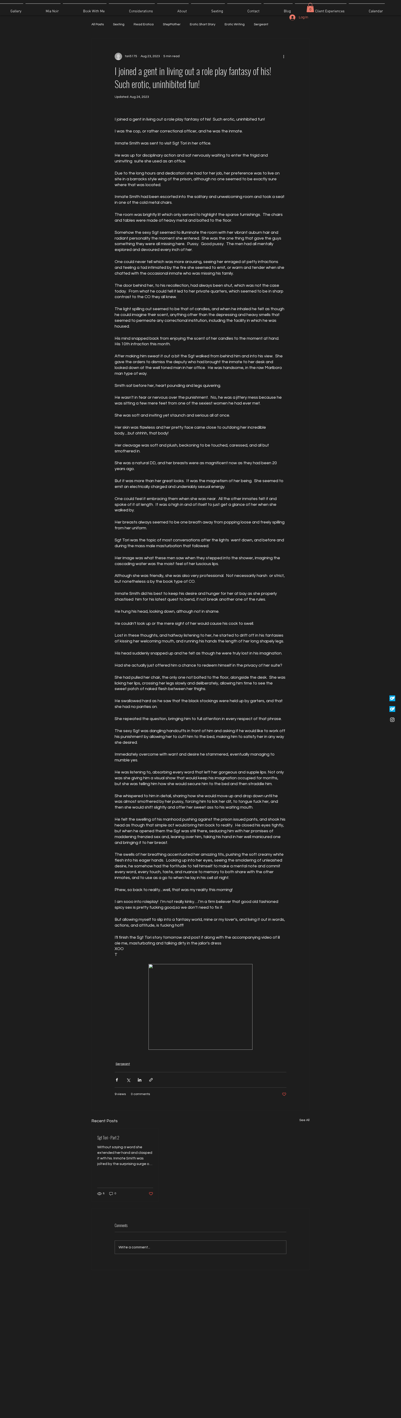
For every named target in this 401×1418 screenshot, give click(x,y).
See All (304, 1120)
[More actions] (283, 56)
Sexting (118, 24)
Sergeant (261, 24)
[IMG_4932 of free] (392, 698)
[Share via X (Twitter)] (128, 1080)
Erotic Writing (235, 24)
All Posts (97, 24)
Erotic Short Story (202, 24)
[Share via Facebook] (117, 1080)
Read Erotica (144, 24)
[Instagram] (392, 720)
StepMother (172, 24)
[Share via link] (151, 1080)
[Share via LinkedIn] (139, 1080)
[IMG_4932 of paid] (392, 709)
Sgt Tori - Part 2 (108, 1138)
